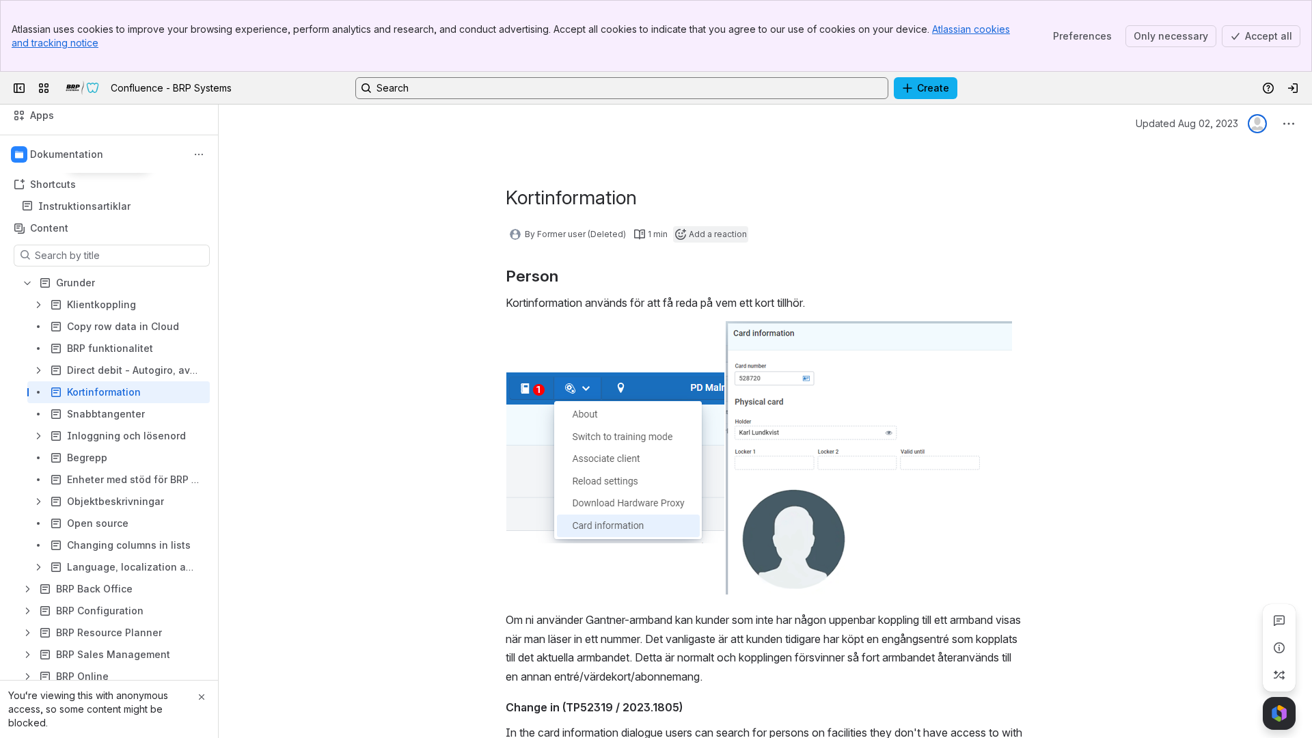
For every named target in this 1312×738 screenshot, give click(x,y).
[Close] (201, 697)
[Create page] (1279, 675)
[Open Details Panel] (1279, 648)
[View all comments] (1279, 620)
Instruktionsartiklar (84, 206)
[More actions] (199, 154)
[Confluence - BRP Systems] (82, 88)
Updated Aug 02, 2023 (1187, 123)
